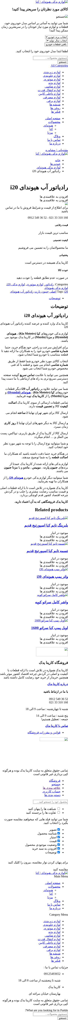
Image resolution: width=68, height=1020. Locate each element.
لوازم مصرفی (51, 97)
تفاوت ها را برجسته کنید (41, 812)
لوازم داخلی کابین (49, 93)
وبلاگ (57, 136)
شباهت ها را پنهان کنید (42, 808)
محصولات (54, 122)
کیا (51, 129)
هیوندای (48, 125)
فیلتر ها (55, 111)
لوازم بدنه (54, 83)
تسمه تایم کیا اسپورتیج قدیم (47, 551)
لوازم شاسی (52, 86)
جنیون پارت (41, 291)
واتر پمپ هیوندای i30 (52, 577)
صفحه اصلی (52, 118)
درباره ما (54, 143)
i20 (66, 291)
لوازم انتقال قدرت (49, 90)
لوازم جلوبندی (51, 75)
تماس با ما (53, 139)
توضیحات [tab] (54, 298)
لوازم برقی (53, 101)
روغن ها (55, 108)
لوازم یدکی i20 (16, 284)
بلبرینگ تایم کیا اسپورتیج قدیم (46, 525)
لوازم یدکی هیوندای (48, 167)
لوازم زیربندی (51, 72)
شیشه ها (54, 104)
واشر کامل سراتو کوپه (51, 602)
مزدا (50, 132)
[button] (54, 196)
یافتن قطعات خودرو (56, 44)
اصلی (52, 291)
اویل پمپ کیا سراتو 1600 (49, 628)
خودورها (55, 163)
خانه (57, 160)
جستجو (62, 62)
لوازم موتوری (52, 79)
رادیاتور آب (27, 291)
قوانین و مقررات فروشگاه (44, 732)
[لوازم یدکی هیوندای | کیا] (52, 1)
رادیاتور (49, 284)
